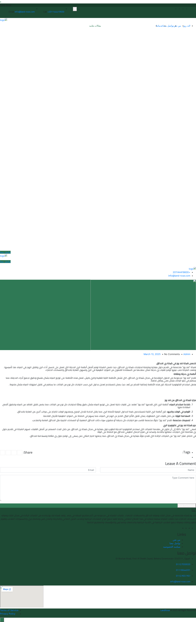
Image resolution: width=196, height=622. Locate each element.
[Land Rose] (3, 19)
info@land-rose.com (25, 11)
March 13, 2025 (152, 354)
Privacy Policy (7, 613)
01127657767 (183, 576)
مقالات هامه (95, 25)
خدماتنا (159, 25)
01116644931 (183, 570)
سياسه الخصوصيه (171, 546)
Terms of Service (9, 610)
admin (186, 354)
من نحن (177, 25)
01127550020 (183, 564)
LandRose (165, 610)
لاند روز (186, 25)
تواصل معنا (168, 25)
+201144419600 (55, 11)
